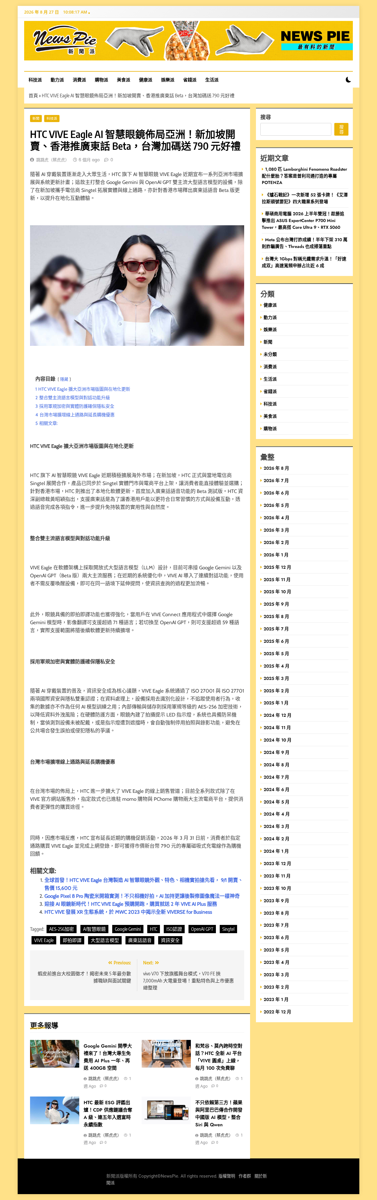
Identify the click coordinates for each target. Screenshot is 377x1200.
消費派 (79, 80)
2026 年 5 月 (276, 505)
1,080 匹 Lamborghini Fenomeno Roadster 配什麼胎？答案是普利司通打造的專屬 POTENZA (304, 175)
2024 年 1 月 (276, 851)
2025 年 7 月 (276, 629)
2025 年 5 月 (276, 653)
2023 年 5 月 (276, 950)
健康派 (145, 80)
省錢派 (189, 80)
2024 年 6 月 (277, 789)
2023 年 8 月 (276, 913)
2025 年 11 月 (277, 579)
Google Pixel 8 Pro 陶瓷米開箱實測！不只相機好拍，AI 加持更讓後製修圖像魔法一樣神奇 (142, 896)
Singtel (228, 929)
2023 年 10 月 (277, 888)
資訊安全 (170, 940)
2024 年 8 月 (277, 765)
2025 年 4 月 (277, 666)
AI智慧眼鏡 (94, 929)
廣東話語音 (140, 940)
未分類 (270, 354)
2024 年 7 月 (276, 777)
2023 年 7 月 (276, 925)
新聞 (35, 118)
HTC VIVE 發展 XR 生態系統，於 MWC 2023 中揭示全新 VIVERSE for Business (128, 912)
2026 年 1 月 (276, 555)
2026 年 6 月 (276, 493)
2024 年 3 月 (277, 826)
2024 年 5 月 (277, 802)
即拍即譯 (72, 940)
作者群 (245, 1176)
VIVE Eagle (44, 940)
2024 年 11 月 (277, 727)
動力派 (57, 80)
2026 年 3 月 (276, 530)
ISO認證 (174, 929)
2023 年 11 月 (277, 876)
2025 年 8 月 (276, 616)
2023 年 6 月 (276, 937)
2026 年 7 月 (276, 480)
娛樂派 (167, 80)
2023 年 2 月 (276, 987)
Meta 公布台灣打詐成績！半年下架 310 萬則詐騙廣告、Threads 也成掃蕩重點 (305, 242)
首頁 (33, 95)
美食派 (123, 80)
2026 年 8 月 (276, 468)
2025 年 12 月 (277, 567)
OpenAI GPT (202, 929)
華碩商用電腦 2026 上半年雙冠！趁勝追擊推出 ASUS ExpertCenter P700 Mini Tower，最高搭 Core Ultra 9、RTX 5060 (303, 220)
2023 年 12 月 (277, 863)
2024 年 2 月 (277, 839)
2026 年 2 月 (276, 542)
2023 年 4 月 (277, 962)
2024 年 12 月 (278, 715)
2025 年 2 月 (276, 691)
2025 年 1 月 (276, 703)
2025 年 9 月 (276, 604)
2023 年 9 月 (276, 900)
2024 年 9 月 (277, 752)
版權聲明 (227, 1176)
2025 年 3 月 (276, 678)
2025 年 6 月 (276, 641)
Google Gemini (128, 929)
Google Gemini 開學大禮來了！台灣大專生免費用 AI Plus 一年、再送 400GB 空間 (108, 1057)
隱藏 (64, 379)
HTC (153, 929)
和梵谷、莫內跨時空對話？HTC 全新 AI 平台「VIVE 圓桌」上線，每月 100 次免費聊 (218, 1057)
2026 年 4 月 (277, 517)
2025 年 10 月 (277, 592)
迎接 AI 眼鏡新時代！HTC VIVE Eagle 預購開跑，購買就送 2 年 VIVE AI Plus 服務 (130, 904)
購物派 (101, 80)
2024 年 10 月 (278, 740)
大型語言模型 (105, 940)
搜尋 (265, 117)
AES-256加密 (61, 929)
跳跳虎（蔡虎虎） (52, 160)
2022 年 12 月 (277, 1012)
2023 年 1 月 (276, 999)
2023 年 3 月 (276, 974)
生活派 (212, 80)
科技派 (35, 80)
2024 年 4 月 (277, 814)
